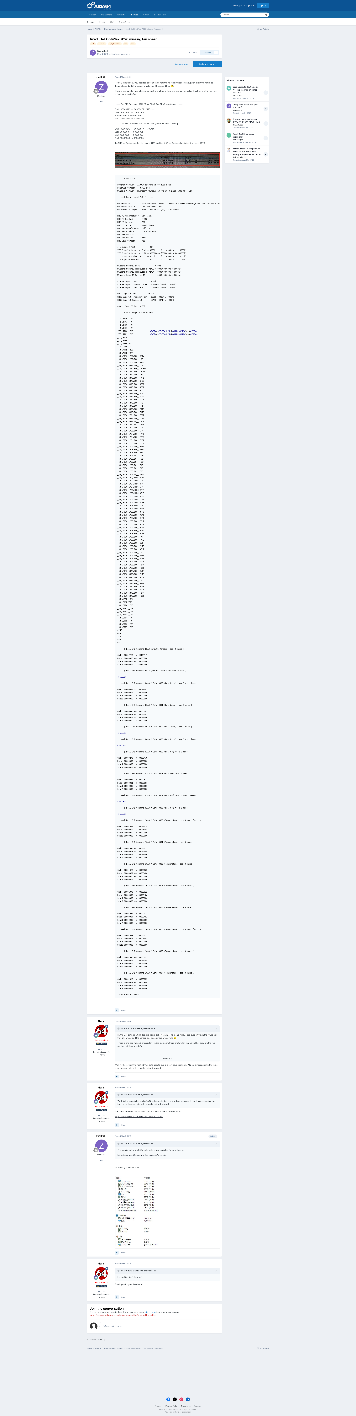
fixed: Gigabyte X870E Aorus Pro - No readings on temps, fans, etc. (245, 90)
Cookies (197, 1406)
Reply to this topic (207, 64)
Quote (124, 1010)
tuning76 (239, 139)
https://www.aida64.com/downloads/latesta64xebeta (139, 1116)
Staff (112, 22)
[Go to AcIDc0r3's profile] (229, 88)
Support (92, 15)
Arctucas (239, 125)
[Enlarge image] (141, 1211)
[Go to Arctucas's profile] (229, 120)
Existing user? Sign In (242, 6)
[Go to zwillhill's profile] (93, 53)
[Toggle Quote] (119, 1028)
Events (102, 22)
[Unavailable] (167, 159)
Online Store (106, 15)
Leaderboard (160, 15)
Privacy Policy (171, 1406)
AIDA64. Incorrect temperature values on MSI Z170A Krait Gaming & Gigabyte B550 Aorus (247, 152)
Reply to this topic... (114, 1326)
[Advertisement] (247, 53)
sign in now (150, 1312)
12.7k (102, 1049)
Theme (158, 1406)
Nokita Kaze (240, 157)
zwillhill (104, 51)
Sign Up (263, 5)
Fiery (101, 1021)
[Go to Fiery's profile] (101, 1031)
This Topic (254, 15)
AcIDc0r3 (239, 95)
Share (193, 52)
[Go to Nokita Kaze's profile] (229, 150)
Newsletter (121, 15)
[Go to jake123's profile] (229, 106)
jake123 (238, 110)
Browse (134, 15)
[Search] (266, 15)
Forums (90, 22)
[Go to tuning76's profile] (229, 135)
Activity (146, 15)
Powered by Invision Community (178, 1412)
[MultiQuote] (117, 1010)
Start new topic (181, 64)
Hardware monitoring (120, 54)
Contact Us (186, 1406)
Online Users (124, 22)
